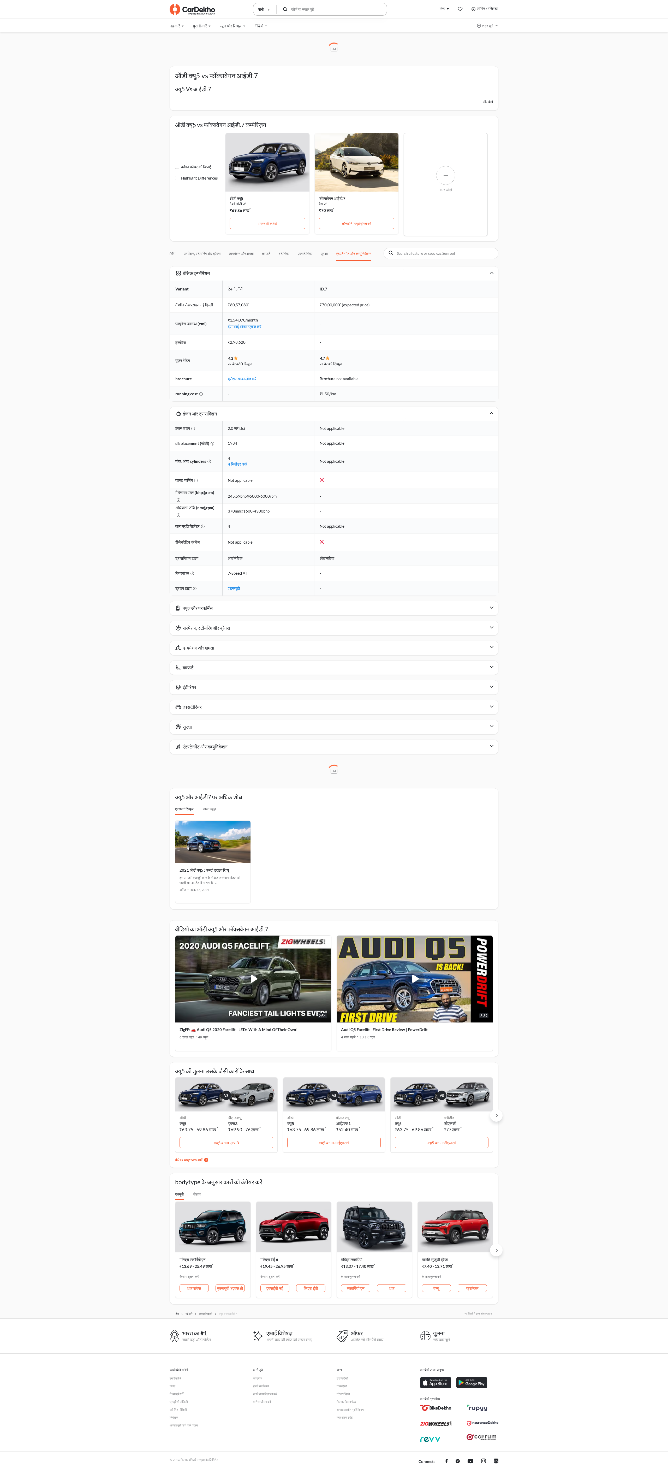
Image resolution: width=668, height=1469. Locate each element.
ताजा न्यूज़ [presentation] (209, 809)
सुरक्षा (324, 253)
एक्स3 (232, 1123)
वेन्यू (436, 1288)
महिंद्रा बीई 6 (269, 1259)
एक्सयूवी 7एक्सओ (230, 1288)
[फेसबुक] (446, 1462)
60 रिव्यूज (245, 363)
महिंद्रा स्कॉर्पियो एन (193, 1259)
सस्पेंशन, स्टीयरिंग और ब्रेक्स (202, 253)
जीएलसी (450, 1123)
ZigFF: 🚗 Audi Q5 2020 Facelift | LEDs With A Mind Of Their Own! (238, 1029)
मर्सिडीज (449, 1117)
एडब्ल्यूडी (234, 588)
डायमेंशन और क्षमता (241, 253)
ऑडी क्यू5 (236, 198)
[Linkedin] (496, 1462)
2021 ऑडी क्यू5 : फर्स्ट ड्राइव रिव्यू (204, 870)
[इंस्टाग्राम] (483, 1462)
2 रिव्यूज (336, 363)
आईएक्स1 (343, 1123)
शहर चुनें (487, 25)
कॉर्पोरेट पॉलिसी (178, 1410)
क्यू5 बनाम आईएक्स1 (334, 1142)
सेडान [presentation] (197, 1194)
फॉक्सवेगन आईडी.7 (332, 198)
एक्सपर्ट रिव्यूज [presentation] (184, 809)
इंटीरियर (284, 253)
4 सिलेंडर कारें (237, 464)
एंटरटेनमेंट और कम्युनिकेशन (353, 253)
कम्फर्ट (266, 253)
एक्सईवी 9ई (274, 1288)
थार (392, 1288)
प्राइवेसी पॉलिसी (179, 1402)
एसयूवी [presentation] (179, 1194)
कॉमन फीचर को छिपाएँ (196, 166)
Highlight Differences (199, 178)
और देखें (488, 101)
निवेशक (174, 1417)
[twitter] (458, 1462)
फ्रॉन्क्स (472, 1288)
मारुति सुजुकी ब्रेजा (435, 1259)
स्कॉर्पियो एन (356, 1288)
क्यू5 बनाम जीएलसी (441, 1142)
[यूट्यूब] (470, 1462)
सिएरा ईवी (311, 1288)
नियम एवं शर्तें (176, 1394)
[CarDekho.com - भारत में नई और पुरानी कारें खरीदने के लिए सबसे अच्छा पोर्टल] (192, 9)
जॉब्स (172, 1386)
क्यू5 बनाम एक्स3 (226, 1142)
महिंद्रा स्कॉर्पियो (351, 1259)
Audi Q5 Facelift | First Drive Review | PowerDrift (384, 1029)
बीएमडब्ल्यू (234, 1117)
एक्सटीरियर (305, 253)
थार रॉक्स (194, 1288)
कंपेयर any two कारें (188, 1159)
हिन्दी (442, 8)
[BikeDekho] (435, 1407)
